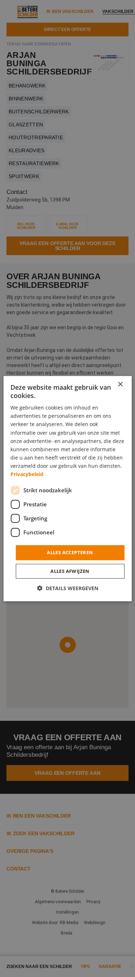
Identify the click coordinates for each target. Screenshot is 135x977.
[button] (67, 588)
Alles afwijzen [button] (70, 571)
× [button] (120, 384)
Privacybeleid (27, 474)
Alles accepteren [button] (70, 552)
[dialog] (67, 488)
